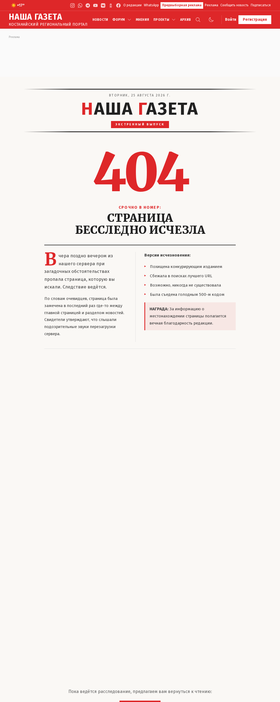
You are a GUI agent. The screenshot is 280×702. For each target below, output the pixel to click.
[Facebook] (118, 5)
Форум (118, 20)
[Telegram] (87, 5)
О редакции (132, 5)
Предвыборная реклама (182, 5)
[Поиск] (198, 20)
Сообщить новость (234, 5)
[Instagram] (72, 5)
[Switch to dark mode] (211, 20)
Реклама (211, 5)
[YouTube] (95, 5)
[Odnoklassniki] (110, 5)
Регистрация (255, 19)
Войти (230, 19)
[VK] (103, 5)
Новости (100, 20)
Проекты (161, 20)
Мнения (142, 20)
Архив (185, 20)
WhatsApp (151, 5)
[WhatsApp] (80, 5)
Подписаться (261, 5)
